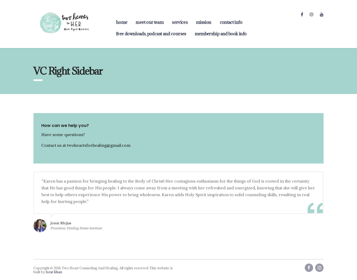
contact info (231, 22)
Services (180, 22)
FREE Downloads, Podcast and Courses (151, 34)
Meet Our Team (150, 22)
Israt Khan (54, 272)
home (121, 22)
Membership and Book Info (221, 34)
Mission (203, 22)
